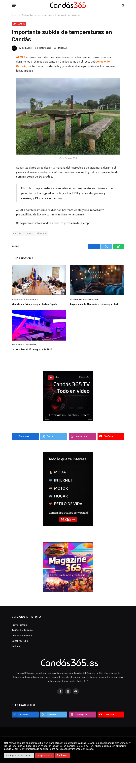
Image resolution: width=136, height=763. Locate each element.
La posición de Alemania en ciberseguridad (94, 304)
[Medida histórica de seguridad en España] (39, 280)
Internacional (92, 299)
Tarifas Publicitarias (22, 630)
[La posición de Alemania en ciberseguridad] (97, 280)
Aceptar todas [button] (44, 755)
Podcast (16, 646)
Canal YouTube (20, 641)
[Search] (122, 5)
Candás (17, 233)
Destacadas (19, 24)
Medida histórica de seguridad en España (34, 304)
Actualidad (17, 299)
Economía (31, 345)
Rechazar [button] (62, 755)
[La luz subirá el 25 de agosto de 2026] (39, 325)
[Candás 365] (68, 5)
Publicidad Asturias (22, 635)
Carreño (29, 233)
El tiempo (42, 233)
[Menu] (14, 5)
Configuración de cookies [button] (19, 755)
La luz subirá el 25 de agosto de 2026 (32, 349)
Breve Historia (19, 625)
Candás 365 (27, 48)
